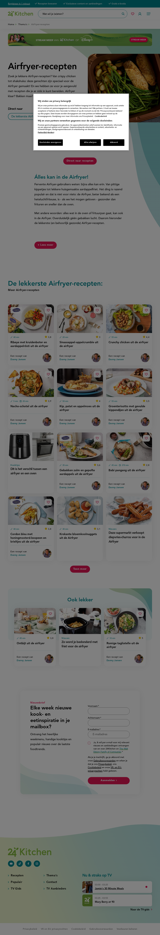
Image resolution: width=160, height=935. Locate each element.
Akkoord (114, 142)
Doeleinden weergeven (50, 142)
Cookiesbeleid (101, 116)
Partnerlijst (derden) (46, 132)
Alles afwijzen (90, 142)
